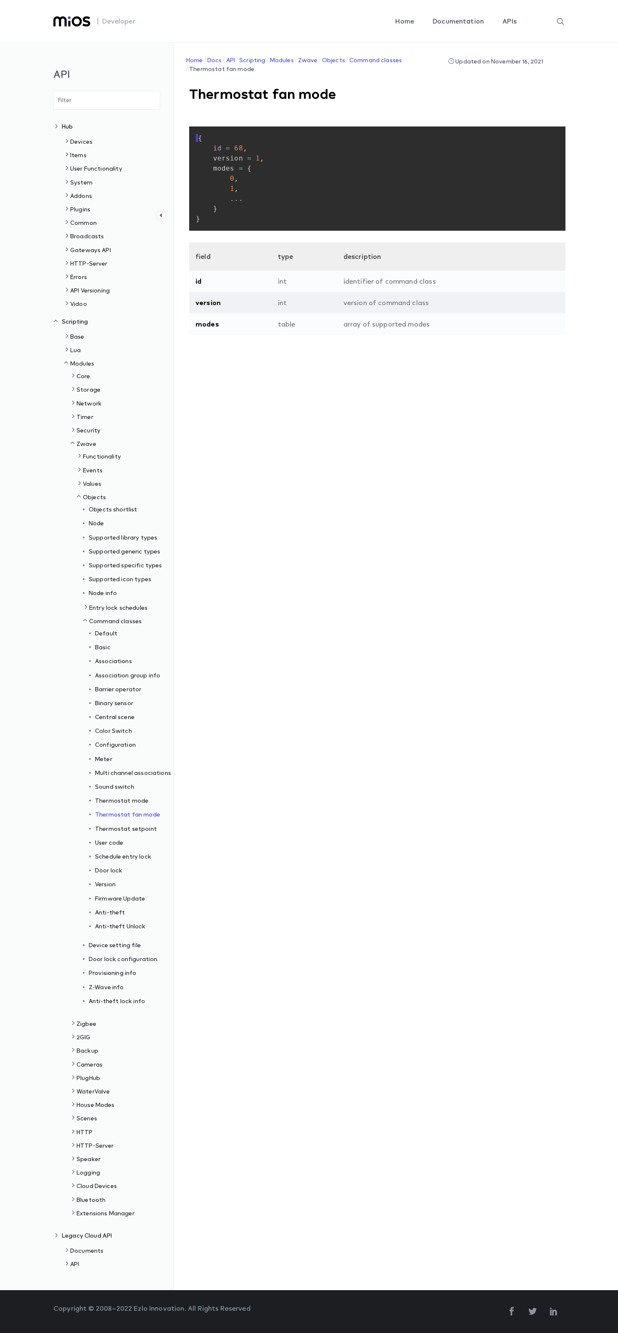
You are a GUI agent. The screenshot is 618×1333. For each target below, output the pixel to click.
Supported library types (123, 537)
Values (92, 483)
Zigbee (86, 1023)
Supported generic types (124, 551)
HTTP (85, 1131)
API (74, 1263)
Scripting (75, 321)
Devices (81, 141)
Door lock (108, 870)
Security (88, 430)
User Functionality (96, 168)
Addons (81, 195)
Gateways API (90, 249)
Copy (543, 133)
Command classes (115, 620)
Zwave (86, 443)
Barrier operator (118, 689)
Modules (82, 363)
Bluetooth (91, 1199)
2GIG (84, 1037)
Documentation (459, 21)
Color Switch (113, 730)
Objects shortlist (113, 509)
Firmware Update (120, 898)
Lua (75, 349)
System (81, 182)
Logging (88, 1172)
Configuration (115, 744)
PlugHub (88, 1077)
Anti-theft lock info (117, 1000)
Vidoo (78, 303)
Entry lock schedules (118, 607)
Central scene (115, 716)
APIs (510, 21)
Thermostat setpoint (126, 828)
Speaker (88, 1158)
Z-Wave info (106, 987)
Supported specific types (125, 565)
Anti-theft (110, 912)
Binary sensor (114, 702)
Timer (85, 416)
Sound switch (114, 786)
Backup (87, 1050)
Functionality (102, 456)
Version (105, 884)
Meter (103, 758)
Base (77, 336)
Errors (78, 276)
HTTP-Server (89, 263)
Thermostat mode (121, 800)
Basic (103, 647)
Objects (94, 497)
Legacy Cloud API (87, 1235)
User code (109, 842)
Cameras (90, 1064)
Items (78, 154)
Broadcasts (87, 236)
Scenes (87, 1118)
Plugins (80, 209)
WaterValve (93, 1091)
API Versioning (90, 290)
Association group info (127, 675)
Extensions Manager (106, 1213)
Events (93, 470)
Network (89, 403)
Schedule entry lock (123, 856)
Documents (86, 1250)
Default (106, 633)
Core (83, 375)
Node (96, 523)
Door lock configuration (123, 958)
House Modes (96, 1104)
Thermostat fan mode (127, 814)
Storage (88, 389)
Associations (113, 660)
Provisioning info (113, 972)
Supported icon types (120, 578)
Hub (67, 126)
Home (405, 21)
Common (83, 222)
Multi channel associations (133, 772)
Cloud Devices (97, 1185)
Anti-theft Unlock (120, 926)
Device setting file (115, 944)
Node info (103, 592)
